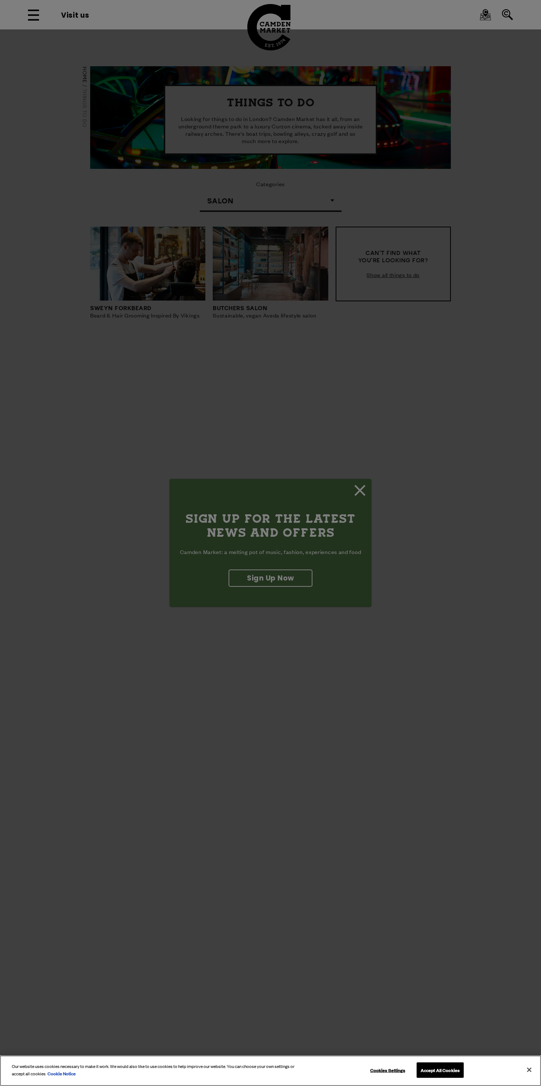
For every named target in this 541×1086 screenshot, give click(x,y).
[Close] (529, 1070)
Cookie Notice (61, 1073)
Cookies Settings (387, 1069)
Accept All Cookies (440, 1069)
